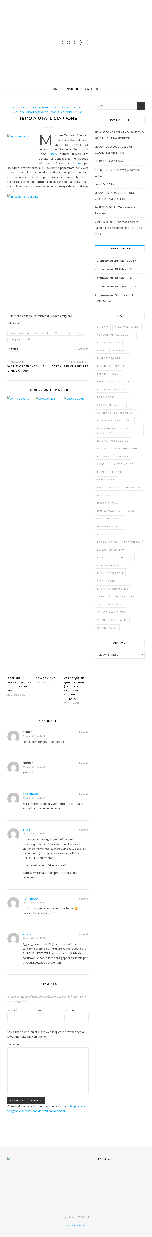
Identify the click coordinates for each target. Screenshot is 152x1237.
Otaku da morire (109, 526)
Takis (27, 829)
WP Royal (83, 1217)
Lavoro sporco (37, 112)
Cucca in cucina (108, 342)
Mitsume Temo (63, 333)
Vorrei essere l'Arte (112, 619)
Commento (14, 1044)
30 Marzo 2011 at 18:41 (34, 902)
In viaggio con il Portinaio (117, 448)
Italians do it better (113, 456)
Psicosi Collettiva (111, 549)
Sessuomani (105, 581)
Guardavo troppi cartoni (116, 412)
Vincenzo (102, 286)
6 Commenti (82, 349)
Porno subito (107, 542)
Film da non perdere (112, 389)
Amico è (102, 327)
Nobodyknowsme (109, 518)
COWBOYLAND (46, 678)
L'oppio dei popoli (110, 471)
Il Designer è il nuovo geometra (113, 430)
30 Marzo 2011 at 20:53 (34, 766)
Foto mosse (106, 397)
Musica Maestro (109, 510)
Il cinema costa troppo (114, 420)
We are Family (107, 627)
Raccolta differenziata (114, 557)
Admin (14, 349)
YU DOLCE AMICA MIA (109, 161)
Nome (12, 1010)
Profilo (72, 89)
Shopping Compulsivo (66, 112)
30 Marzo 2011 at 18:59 (34, 797)
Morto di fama (108, 503)
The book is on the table (115, 596)
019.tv (53, 154)
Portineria (132, 542)
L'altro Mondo (41, 333)
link (79, 163)
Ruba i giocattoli (110, 573)
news (79, 333)
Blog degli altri (127, 327)
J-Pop (101, 464)
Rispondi (83, 732)
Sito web (69, 1010)
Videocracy (116, 604)
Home (55, 89)
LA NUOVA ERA (104, 184)
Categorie (93, 89)
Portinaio (30, 794)
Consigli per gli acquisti (115, 334)
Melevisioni (105, 495)
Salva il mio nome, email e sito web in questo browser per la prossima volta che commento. (45, 1034)
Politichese (105, 534)
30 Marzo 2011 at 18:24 (34, 938)
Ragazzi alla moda (111, 565)
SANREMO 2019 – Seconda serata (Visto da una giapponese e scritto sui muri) (119, 227)
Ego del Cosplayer (110, 366)
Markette (133, 487)
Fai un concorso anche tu (116, 381)
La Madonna (105, 479)
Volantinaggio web (111, 612)
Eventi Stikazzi (108, 373)
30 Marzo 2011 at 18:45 (34, 833)
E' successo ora (24, 107)
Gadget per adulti (110, 404)
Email (40, 1010)
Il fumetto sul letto (54, 107)
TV (99, 604)
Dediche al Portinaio (112, 350)
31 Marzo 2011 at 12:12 (34, 735)
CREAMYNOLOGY (124, 260)
